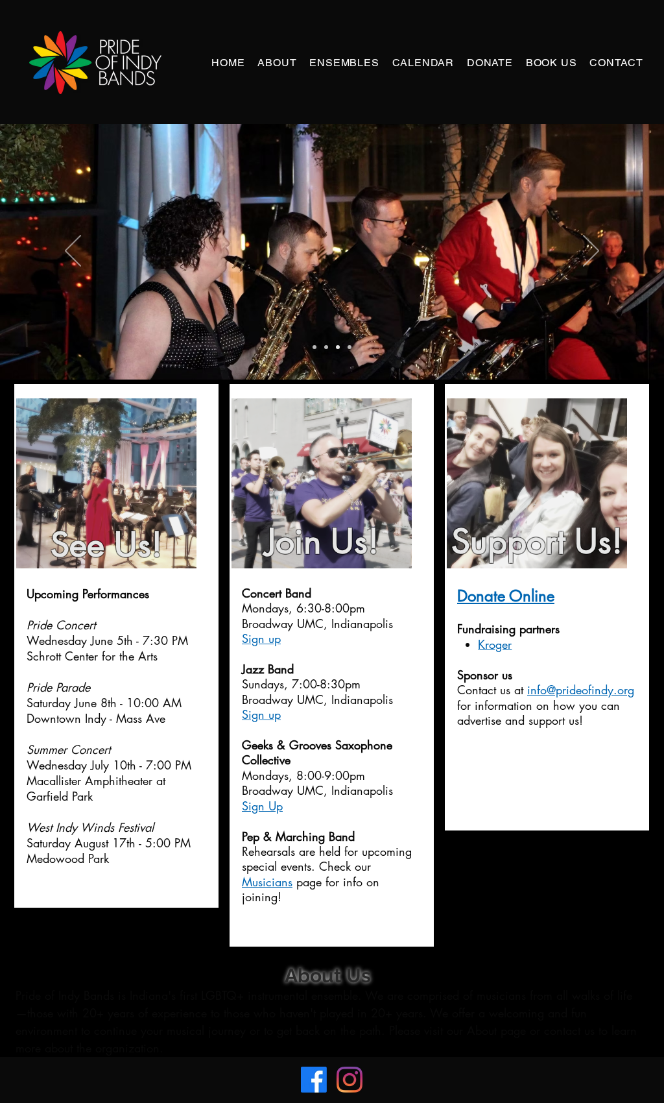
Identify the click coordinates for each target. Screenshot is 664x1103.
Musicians (267, 882)
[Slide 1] (326, 347)
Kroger (495, 644)
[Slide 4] (349, 347)
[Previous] (73, 252)
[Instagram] (349, 1080)
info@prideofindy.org (580, 689)
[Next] (591, 252)
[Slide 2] (314, 347)
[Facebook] (314, 1080)
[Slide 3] (338, 347)
